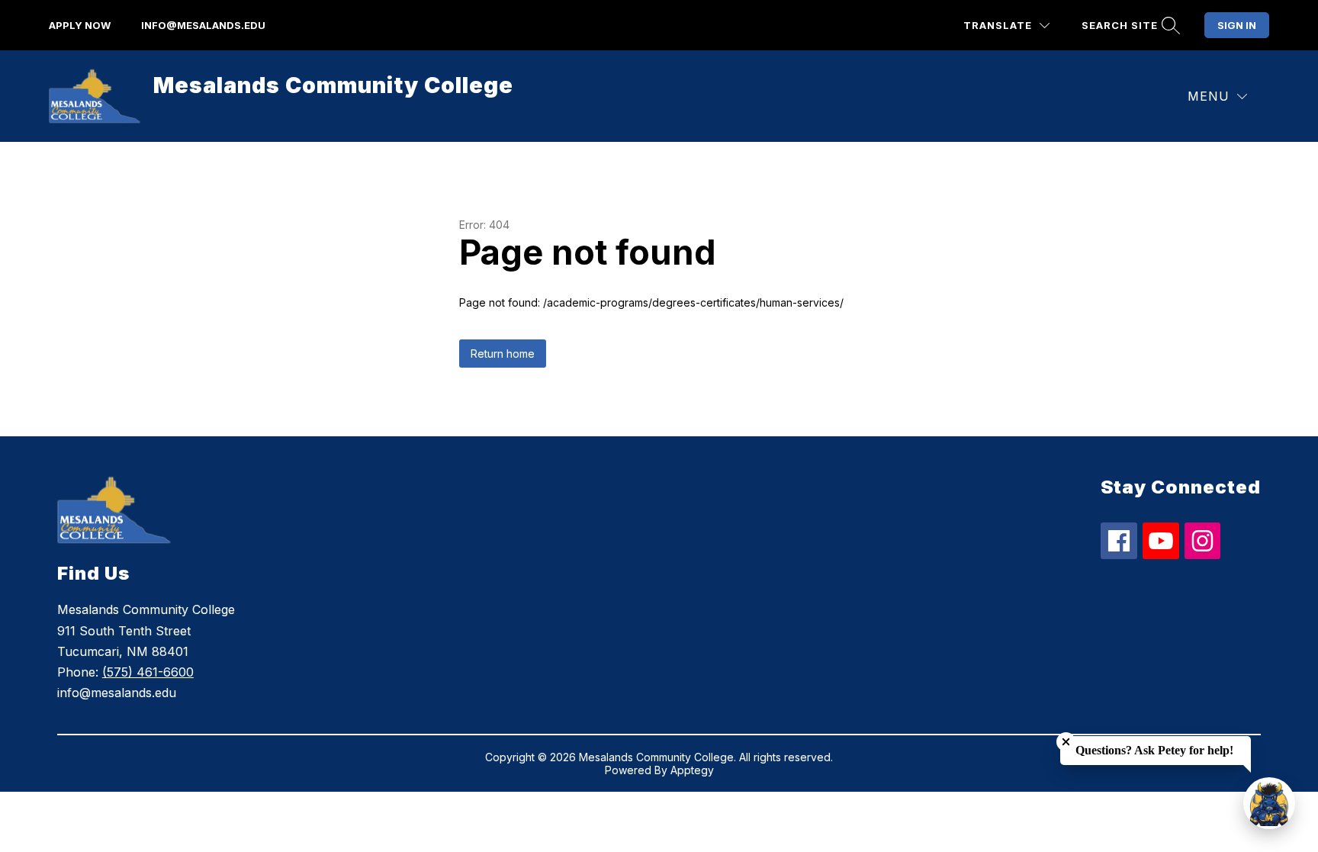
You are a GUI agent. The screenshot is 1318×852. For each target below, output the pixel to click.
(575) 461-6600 (148, 672)
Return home (503, 353)
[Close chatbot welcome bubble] (1065, 741)
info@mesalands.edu (203, 25)
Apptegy (692, 770)
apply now (80, 25)
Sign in (1236, 25)
